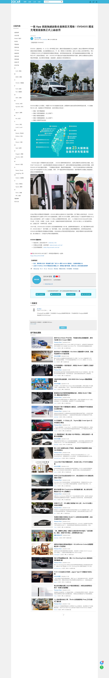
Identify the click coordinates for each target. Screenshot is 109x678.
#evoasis (50, 269)
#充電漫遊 (75, 269)
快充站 (16, 41)
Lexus (55, 472)
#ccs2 (45, 269)
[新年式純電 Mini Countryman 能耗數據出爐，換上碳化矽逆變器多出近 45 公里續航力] (42, 494)
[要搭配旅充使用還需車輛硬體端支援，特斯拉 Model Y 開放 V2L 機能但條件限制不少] (42, 398)
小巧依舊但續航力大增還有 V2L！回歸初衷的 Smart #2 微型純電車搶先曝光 (73, 669)
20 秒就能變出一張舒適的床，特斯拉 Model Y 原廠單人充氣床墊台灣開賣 (73, 366)
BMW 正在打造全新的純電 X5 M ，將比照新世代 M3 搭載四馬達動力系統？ (73, 477)
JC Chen (39, 309)
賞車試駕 (16, 47)
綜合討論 (16, 65)
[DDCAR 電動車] (16, 1)
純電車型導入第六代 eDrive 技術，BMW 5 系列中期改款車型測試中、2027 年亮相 (73, 656)
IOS (55, 243)
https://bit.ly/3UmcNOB (37, 256)
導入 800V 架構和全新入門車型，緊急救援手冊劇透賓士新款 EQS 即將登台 (73, 449)
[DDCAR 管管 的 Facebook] (54, 276)
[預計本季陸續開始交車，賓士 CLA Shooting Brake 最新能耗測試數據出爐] (42, 563)
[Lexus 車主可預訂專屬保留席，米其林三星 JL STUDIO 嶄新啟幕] (42, 467)
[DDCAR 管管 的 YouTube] (57, 276)
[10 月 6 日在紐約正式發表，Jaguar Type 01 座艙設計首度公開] (42, 577)
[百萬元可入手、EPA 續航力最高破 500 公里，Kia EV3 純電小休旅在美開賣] (42, 508)
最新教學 (16, 32)
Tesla (55, 375)
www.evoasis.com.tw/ (56, 245)
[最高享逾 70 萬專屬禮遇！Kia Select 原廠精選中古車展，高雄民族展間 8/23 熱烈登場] (42, 356)
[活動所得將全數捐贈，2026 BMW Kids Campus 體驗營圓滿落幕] (42, 384)
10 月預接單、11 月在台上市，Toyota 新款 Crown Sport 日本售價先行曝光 (73, 421)
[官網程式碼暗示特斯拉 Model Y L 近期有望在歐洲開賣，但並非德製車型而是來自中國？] (42, 522)
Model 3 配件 (17, 38)
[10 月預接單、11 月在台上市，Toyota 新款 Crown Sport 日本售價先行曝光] (42, 425)
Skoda (55, 609)
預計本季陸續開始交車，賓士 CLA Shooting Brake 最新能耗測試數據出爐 (73, 559)
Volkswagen (56, 554)
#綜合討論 (36, 269)
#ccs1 (41, 269)
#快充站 (56, 269)
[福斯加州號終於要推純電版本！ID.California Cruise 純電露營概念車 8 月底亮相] (42, 549)
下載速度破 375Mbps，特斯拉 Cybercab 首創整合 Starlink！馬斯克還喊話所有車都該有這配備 (70, 628)
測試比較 (16, 56)
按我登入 (63, 327)
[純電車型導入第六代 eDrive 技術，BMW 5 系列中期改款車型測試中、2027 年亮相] (42, 659)
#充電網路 (69, 269)
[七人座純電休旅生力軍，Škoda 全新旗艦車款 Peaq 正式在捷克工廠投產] (42, 604)
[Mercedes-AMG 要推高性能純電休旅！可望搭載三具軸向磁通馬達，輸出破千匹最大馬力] (42, 645)
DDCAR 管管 (37, 38)
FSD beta (16, 50)
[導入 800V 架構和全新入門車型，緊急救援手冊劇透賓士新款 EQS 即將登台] (42, 453)
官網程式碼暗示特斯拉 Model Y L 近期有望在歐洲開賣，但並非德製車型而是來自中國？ (73, 518)
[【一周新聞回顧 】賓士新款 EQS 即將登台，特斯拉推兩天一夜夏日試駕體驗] (42, 439)
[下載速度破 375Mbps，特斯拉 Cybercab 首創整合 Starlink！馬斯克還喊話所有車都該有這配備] (42, 632)
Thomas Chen (58, 342)
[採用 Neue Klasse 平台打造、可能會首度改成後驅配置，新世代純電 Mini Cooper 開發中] (42, 343)
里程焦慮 (16, 59)
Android (51, 243)
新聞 (25, 2)
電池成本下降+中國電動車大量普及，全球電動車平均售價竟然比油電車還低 (73, 408)
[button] (94, 2)
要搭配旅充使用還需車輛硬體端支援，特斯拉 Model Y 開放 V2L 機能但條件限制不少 (72, 394)
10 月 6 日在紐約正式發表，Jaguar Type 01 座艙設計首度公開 (73, 573)
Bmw (55, 348)
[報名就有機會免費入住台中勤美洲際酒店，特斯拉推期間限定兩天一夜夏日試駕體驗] (42, 590)
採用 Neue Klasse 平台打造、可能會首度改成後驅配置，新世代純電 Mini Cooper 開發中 (73, 339)
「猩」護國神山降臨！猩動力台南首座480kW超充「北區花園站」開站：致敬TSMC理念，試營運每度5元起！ (73, 532)
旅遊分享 (16, 62)
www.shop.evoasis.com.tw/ (51, 247)
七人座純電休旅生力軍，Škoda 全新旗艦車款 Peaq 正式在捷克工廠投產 (73, 600)
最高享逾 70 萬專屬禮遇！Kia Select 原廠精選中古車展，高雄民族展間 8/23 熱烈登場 (73, 353)
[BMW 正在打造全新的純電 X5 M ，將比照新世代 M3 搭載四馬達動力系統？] (42, 480)
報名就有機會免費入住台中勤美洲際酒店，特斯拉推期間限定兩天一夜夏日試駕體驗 (73, 587)
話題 (29, 2)
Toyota (55, 430)
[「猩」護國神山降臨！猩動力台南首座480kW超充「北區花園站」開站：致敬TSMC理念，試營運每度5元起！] (42, 535)
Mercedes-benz (57, 458)
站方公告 (16, 201)
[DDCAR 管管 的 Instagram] (59, 276)
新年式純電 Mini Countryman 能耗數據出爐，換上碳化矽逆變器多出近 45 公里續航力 (73, 490)
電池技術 (16, 44)
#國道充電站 (62, 269)
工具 (34, 2)
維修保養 (16, 53)
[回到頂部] (101, 672)
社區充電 (16, 35)
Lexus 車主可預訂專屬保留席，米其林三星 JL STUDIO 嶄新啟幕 (73, 463)
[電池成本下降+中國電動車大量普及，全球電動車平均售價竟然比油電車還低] (42, 411)
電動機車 (16, 198)
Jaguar (55, 582)
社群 (39, 2)
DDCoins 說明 (33, 324)
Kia (54, 362)
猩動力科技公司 (58, 535)
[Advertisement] (54, 14)
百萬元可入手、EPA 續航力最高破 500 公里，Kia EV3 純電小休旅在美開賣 (73, 504)
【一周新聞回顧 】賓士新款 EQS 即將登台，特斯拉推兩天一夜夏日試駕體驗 (73, 435)
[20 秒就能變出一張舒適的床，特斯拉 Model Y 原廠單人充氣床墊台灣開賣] (42, 370)
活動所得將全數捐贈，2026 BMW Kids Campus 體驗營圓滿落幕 (73, 380)
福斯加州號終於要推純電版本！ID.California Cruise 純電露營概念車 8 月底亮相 (73, 545)
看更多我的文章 (49, 284)
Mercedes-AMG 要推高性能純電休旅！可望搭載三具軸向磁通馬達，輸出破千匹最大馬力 (73, 642)
